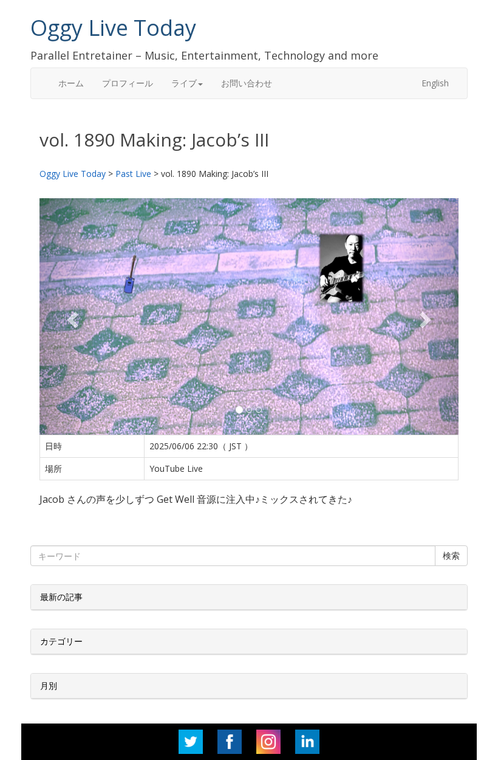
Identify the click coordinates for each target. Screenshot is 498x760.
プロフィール (127, 83)
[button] (71, 316)
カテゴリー (61, 641)
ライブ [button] (184, 83)
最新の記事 (61, 597)
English (435, 83)
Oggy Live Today (113, 28)
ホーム (71, 83)
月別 (48, 685)
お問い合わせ (246, 83)
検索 (451, 555)
